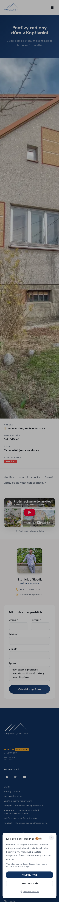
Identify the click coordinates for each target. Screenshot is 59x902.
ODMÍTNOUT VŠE (29, 883)
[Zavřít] (51, 837)
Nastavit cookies (31, 891)
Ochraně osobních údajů (17, 866)
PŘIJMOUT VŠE (29, 875)
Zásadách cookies (37, 864)
